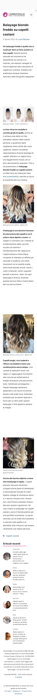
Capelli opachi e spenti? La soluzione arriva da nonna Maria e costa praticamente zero (20, 605)
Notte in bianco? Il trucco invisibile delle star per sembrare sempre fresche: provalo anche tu (20, 575)
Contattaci (18, 677)
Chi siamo (7, 691)
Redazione (16, 691)
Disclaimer (18, 694)
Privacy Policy (26, 691)
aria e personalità (10, 176)
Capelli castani (12, 536)
